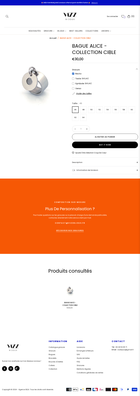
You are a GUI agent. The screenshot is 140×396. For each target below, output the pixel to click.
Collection (53, 369)
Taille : (77, 103)
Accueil (52, 38)
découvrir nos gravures (70, 230)
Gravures (80, 365)
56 (116, 109)
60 (132, 109)
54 (108, 109)
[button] (7, 16)
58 (124, 109)
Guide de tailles (83, 358)
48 (83, 109)
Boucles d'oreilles (56, 362)
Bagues (52, 354)
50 (91, 109)
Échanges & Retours (85, 351)
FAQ (78, 362)
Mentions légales (84, 369)
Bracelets (52, 358)
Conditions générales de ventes (90, 372)
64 (83, 117)
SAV (78, 354)
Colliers (52, 365)
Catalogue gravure (57, 347)
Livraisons (81, 347)
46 (75, 109)
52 (100, 109)
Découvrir (94, 3)
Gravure (52, 351)
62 (75, 117)
